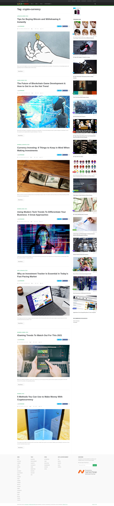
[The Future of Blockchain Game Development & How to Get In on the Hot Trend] (43, 111)
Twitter (60, 26)
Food (18, 478)
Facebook (65, 26)
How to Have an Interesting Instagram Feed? (82, 273)
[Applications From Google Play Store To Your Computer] (85, 303)
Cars (18, 465)
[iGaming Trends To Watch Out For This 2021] (43, 360)
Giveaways (33, 465)
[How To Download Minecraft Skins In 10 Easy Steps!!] (85, 166)
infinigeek (21, 26)
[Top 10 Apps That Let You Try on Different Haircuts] (85, 28)
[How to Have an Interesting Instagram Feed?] (85, 264)
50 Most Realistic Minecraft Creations (80, 254)
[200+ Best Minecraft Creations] (85, 107)
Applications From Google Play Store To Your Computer (84, 312)
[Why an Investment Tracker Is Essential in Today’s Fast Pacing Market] (43, 300)
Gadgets (33, 463)
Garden (18, 482)
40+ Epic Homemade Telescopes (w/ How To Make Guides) (83, 77)
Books (59, 461)
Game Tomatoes (76, 320)
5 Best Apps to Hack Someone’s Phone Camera (82, 195)
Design (18, 467)
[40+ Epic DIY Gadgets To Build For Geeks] (85, 47)
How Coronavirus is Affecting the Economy (82, 293)
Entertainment (48, 3)
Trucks (18, 500)
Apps (18, 270)
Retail (18, 496)
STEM (41, 3)
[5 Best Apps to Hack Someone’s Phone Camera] (85, 185)
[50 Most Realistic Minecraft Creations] (85, 245)
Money (23, 16)
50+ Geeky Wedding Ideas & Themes (80, 214)
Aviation (19, 461)
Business (19, 144)
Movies (59, 463)
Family (18, 474)
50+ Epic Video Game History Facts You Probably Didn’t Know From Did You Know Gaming (84, 136)
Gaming (19, 80)
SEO (31, 474)
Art (58, 459)
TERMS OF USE (65, 504)
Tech (32, 3)
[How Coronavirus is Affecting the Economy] (85, 283)
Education (46, 463)
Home (32, 467)
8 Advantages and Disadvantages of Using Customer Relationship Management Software (84, 234)
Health (18, 484)
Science (46, 467)
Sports (59, 467)
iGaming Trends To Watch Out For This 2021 (39, 335)
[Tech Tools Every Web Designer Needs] (85, 88)
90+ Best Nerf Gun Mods (78, 156)
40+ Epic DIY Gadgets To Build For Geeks (81, 57)
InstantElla (75, 322)
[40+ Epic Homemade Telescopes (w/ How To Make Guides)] (85, 67)
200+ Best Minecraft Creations (79, 116)
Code (45, 461)
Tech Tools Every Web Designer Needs (81, 97)
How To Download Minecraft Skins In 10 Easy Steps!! (84, 175)
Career (18, 463)
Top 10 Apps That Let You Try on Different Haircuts (83, 37)
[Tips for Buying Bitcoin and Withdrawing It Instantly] (43, 47)
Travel (18, 498)
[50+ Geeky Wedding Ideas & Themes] (85, 205)
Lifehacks (19, 16)
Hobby (18, 488)
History (19, 486)
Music (59, 465)
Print (18, 494)
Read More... (20, 71)
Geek (36, 3)
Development (34, 461)
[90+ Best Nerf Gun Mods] (85, 147)
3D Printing (46, 459)
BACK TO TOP (94, 504)
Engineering (47, 465)
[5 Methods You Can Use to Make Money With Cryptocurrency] (43, 424)
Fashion (19, 476)
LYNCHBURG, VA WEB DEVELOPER (29, 504)
